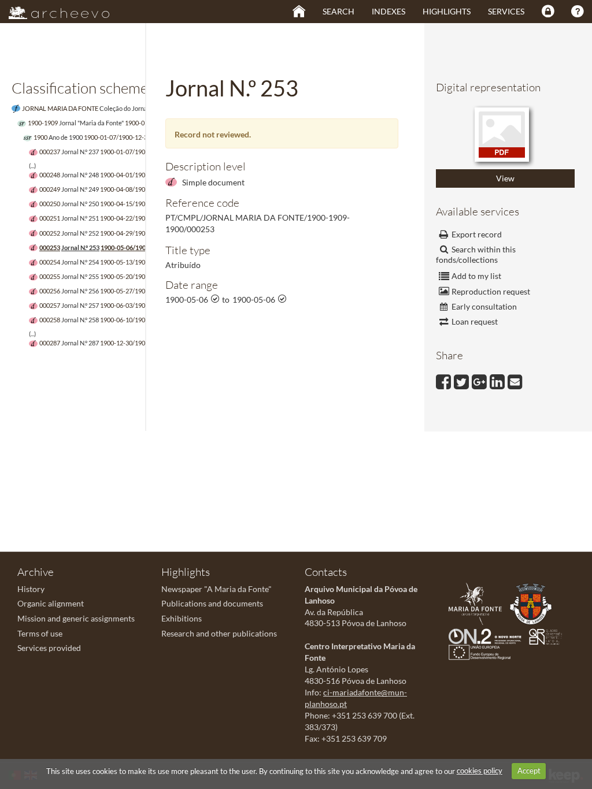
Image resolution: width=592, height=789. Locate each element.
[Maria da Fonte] (478, 603)
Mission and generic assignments (76, 618)
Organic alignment (50, 603)
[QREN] (548, 635)
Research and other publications (219, 633)
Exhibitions (181, 618)
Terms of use (39, 633)
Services (506, 11)
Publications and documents (212, 603)
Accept (529, 770)
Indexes (388, 11)
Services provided (49, 648)
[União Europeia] (482, 651)
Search (338, 11)
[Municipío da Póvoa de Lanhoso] (533, 603)
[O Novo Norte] (488, 635)
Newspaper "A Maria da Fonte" (216, 589)
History (31, 589)
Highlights (447, 11)
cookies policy (479, 770)
